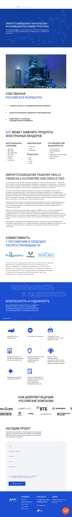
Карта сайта (24, 508)
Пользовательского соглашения (29, 476)
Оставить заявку (65, 510)
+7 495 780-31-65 (43, 500)
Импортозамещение (26, 502)
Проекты (23, 499)
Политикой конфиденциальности (25, 477)
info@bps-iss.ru (42, 502)
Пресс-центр (24, 504)
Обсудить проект (17, 483)
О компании (24, 506)
